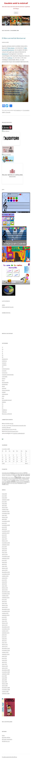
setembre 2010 (5, 654)
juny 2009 (4, 676)
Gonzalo (8, 112)
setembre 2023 (5, 499)
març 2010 (4, 664)
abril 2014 (4, 584)
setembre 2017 (5, 533)
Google (10, 479)
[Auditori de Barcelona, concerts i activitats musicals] (11, 145)
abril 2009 (4, 679)
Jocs (3, 398)
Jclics (3, 396)
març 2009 (4, 681)
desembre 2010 (6, 648)
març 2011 (4, 642)
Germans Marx (5, 479)
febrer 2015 (5, 568)
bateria (25, 472)
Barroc (21, 472)
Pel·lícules (4, 412)
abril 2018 (4, 529)
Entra (3, 735)
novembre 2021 (6, 513)
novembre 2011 (6, 629)
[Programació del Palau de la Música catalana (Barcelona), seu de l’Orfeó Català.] (12, 183)
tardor (15, 483)
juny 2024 (4, 495)
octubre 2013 (5, 595)
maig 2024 (4, 497)
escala (9, 477)
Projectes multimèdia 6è (19, 433)
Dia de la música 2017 (12, 431)
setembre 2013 (5, 597)
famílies (12, 477)
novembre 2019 (6, 521)
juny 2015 (4, 560)
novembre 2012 (6, 611)
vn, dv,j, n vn (5, 425)
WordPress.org (5, 741)
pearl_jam (4, 482)
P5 (2, 408)
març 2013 (4, 603)
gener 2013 (4, 607)
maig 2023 (4, 503)
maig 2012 (4, 619)
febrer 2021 (5, 517)
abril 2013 (4, 601)
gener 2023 (4, 507)
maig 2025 (4, 494)
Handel (13, 479)
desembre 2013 (6, 591)
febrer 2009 (5, 683)
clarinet (3, 475)
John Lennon (7, 480)
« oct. (3, 463)
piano (8, 482)
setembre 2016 (5, 544)
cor (12, 475)
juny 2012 (4, 617)
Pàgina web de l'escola (7, 307)
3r (2, 351)
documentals (5, 382)
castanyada (27, 474)
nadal (13, 480)
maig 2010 (4, 660)
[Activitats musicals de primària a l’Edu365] (6, 154)
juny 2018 (4, 527)
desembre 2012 (6, 609)
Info (12, 423)
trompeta (20, 483)
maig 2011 (4, 638)
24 (2, 461)
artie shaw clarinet (6, 472)
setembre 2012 (5, 615)
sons (13, 483)
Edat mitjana (11, 48)
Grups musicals (6, 390)
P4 (2, 406)
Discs (3, 380)
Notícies (4, 402)
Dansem (15, 475)
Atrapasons (5, 359)
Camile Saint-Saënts (6, 474)
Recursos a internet (7, 414)
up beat (24, 483)
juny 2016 (4, 546)
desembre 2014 (6, 572)
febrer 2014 (5, 587)
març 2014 (4, 586)
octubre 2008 (5, 691)
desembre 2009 (6, 670)
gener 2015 (4, 570)
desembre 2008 (6, 687)
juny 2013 (4, 599)
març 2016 (4, 552)
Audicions (18, 110)
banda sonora (17, 472)
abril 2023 (4, 505)
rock (11, 483)
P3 (2, 404)
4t (2, 353)
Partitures (4, 410)
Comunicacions (6, 368)
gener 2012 (4, 625)
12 (9, 457)
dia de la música (24, 475)
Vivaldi (3, 484)
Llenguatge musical (6, 400)
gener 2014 (4, 589)
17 (2, 459)
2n (2, 349)
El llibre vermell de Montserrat (13, 38)
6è (15, 110)
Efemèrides (5, 384)
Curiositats (4, 376)
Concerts (4, 370)
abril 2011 (4, 640)
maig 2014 (4, 582)
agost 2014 (4, 578)
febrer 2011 (5, 644)
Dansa (3, 378)
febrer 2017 (5, 540)
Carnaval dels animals (20, 474)
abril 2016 (4, 550)
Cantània (13, 474)
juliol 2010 (4, 656)
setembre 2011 (5, 632)
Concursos (4, 372)
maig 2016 (4, 548)
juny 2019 (4, 523)
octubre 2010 (5, 652)
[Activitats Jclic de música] (5, 131)
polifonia (10, 58)
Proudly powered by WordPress (9, 757)
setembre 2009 (5, 674)
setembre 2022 (5, 511)
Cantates (4, 365)
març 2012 (4, 621)
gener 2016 (4, 554)
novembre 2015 (6, 556)
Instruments (5, 394)
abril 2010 (4, 662)
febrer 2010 (5, 666)
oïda (26, 480)
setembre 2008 (5, 693)
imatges (20, 479)
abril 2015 (4, 564)
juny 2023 (4, 501)
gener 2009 (4, 685)
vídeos (7, 484)
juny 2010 (4, 658)
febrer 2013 (5, 605)
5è (2, 355)
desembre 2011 (6, 627)
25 (6, 461)
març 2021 (4, 515)
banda (12, 472)
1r (2, 347)
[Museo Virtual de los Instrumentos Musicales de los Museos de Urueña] (8, 152)
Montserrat (5, 54)
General (4, 388)
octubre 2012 (5, 613)
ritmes (8, 483)
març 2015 (4, 566)
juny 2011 (4, 636)
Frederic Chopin (25, 477)
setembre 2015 (5, 558)
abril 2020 (4, 519)
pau (28, 480)
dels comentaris (7, 739)
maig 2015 (4, 562)
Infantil (3, 392)
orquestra (22, 480)
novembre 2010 (6, 650)
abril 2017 (4, 537)
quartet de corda (20, 482)
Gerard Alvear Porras (7, 429)
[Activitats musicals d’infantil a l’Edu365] (8, 162)
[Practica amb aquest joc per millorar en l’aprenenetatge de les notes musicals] (16, 284)
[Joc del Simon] (8, 295)
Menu (16, 12)
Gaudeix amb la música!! (16, 3)
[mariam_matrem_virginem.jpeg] (15, 101)
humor (17, 479)
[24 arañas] (16, 212)
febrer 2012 (5, 623)
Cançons (4, 363)
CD (2, 367)
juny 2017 (4, 535)
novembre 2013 (6, 593)
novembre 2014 (6, 574)
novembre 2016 (6, 542)
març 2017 (4, 539)
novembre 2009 (6, 672)
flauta (17, 477)
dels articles (6, 737)
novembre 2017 (6, 531)
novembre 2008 (6, 689)
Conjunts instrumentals (8, 374)
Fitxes (3, 386)
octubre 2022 (5, 509)
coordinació (8, 475)
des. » (26, 463)
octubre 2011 (5, 631)
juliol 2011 (4, 634)
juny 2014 (4, 580)
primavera (13, 482)
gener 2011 (4, 646)
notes (17, 480)
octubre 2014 (5, 576)
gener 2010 (4, 668)
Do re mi (4, 477)
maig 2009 (4, 678)
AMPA (3, 305)
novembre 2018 (6, 525)
